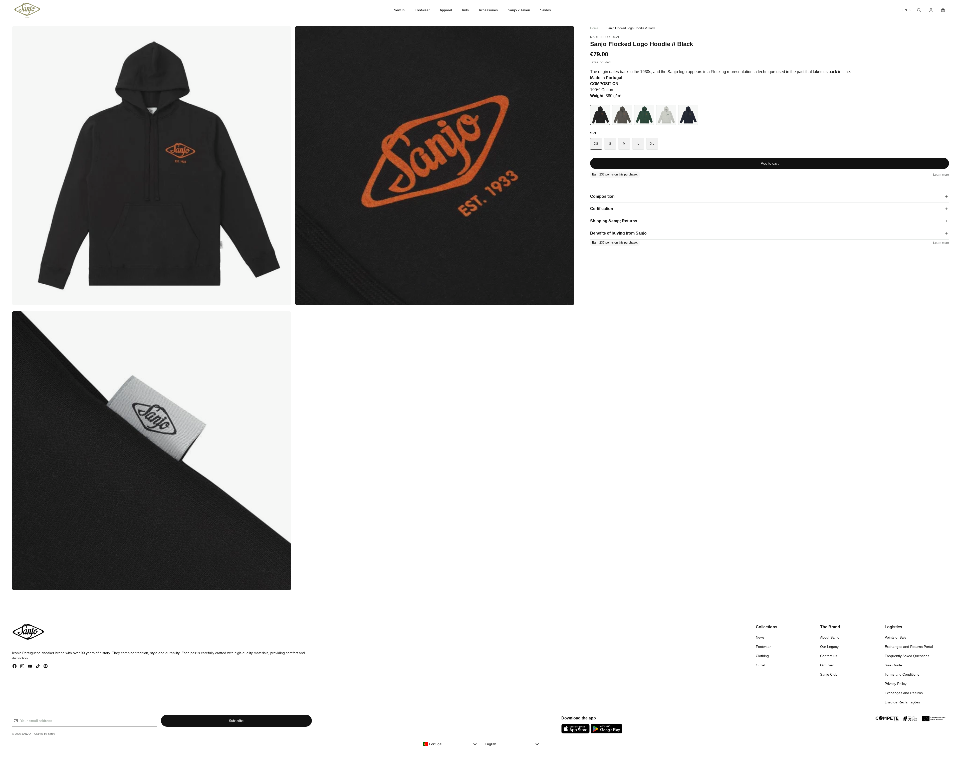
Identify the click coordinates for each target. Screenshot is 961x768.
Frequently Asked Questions (907, 656)
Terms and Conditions (902, 674)
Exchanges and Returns (904, 693)
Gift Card (827, 665)
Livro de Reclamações (902, 702)
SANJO (26, 733)
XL (652, 143)
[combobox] (449, 744)
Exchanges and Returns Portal (909, 646)
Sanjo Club (828, 674)
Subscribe (236, 721)
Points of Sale (895, 637)
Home (594, 28)
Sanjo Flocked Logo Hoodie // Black (630, 28)
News (760, 637)
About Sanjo (829, 637)
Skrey (51, 733)
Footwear (763, 646)
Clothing (762, 656)
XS (596, 143)
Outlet (760, 665)
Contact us (828, 656)
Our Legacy (829, 646)
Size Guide (893, 665)
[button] (422, 10)
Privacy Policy (895, 683)
